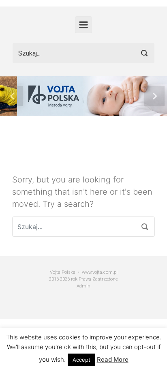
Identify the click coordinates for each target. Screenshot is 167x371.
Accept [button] (81, 359)
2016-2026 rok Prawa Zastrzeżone (83, 279)
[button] (12, 96)
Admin (83, 286)
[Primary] (83, 24)
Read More (112, 359)
